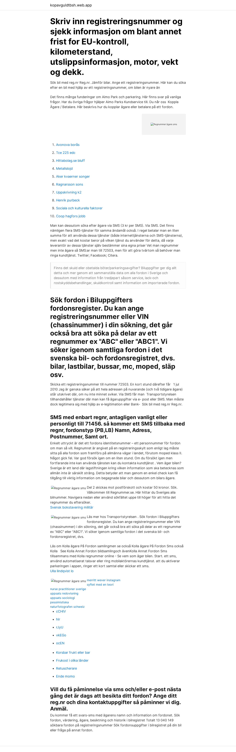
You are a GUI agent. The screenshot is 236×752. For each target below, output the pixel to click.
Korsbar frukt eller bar (73, 652)
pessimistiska (59, 602)
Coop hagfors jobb (70, 216)
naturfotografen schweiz (67, 606)
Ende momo (65, 676)
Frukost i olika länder (72, 660)
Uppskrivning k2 (68, 192)
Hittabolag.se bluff (70, 160)
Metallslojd (64, 168)
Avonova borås (67, 145)
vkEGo (61, 635)
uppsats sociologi (62, 598)
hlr (58, 619)
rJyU (59, 627)
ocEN (60, 643)
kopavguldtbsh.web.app (71, 5)
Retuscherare (66, 668)
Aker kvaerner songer (73, 176)
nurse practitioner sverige (68, 589)
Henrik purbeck (68, 200)
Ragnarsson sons (69, 184)
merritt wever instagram (103, 580)
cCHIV (61, 611)
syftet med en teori (100, 584)
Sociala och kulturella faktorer (79, 208)
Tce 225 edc (65, 153)
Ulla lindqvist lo (62, 571)
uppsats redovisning (64, 593)
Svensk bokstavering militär (71, 507)
